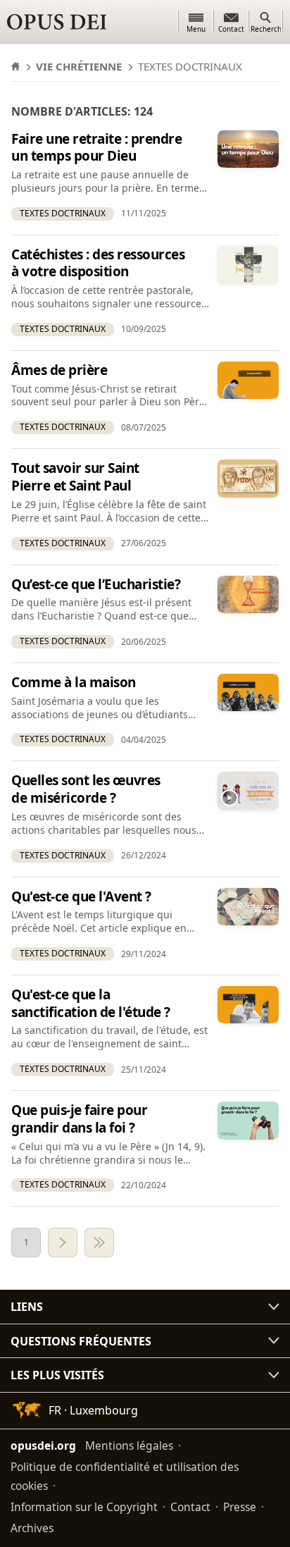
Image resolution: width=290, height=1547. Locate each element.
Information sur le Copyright (84, 1507)
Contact (190, 1507)
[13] (99, 1242)
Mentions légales (129, 1445)
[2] (62, 1242)
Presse (239, 1507)
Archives (32, 1528)
